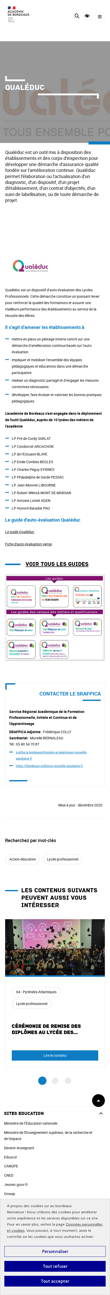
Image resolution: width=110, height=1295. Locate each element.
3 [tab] (68, 1081)
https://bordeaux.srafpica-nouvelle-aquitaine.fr (49, 765)
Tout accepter (55, 1281)
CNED (8, 1175)
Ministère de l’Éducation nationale (30, 1123)
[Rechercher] (76, 17)
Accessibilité (87, 16)
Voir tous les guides (57, 564)
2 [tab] (55, 1081)
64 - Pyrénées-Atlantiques (36, 991)
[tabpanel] (55, 993)
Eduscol (10, 1157)
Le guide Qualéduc (19, 531)
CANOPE (11, 1166)
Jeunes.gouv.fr (16, 1184)
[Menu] (99, 17)
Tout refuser (55, 1266)
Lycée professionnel (62, 859)
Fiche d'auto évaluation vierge (28, 544)
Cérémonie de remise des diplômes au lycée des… (46, 1029)
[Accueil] (19, 15)
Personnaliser (55, 1251)
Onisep (9, 1193)
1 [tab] (42, 1080)
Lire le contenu (55, 1055)
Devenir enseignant (19, 1147)
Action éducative (22, 859)
